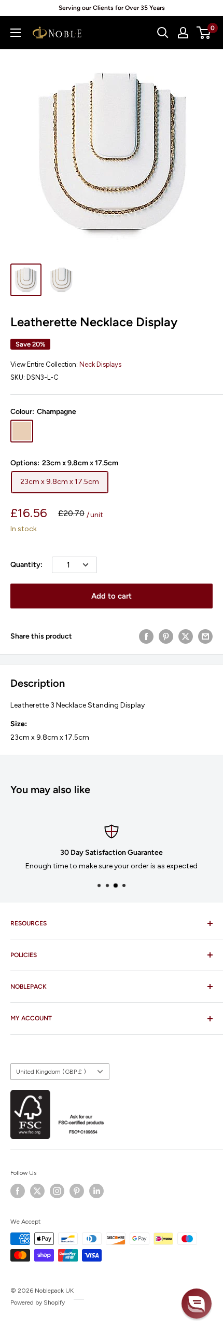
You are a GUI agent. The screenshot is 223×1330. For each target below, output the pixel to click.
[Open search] (163, 32)
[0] (204, 32)
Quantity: (26, 564)
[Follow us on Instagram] (57, 1191)
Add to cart (111, 596)
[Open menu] (15, 33)
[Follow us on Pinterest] (76, 1191)
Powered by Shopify (37, 1302)
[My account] (183, 32)
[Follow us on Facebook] (17, 1191)
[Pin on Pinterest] (166, 636)
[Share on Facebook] (146, 636)
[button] (197, 1304)
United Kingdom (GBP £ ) (51, 1071)
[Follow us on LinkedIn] (96, 1191)
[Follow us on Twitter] (37, 1191)
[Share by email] (205, 636)
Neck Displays (100, 364)
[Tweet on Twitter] (185, 636)
